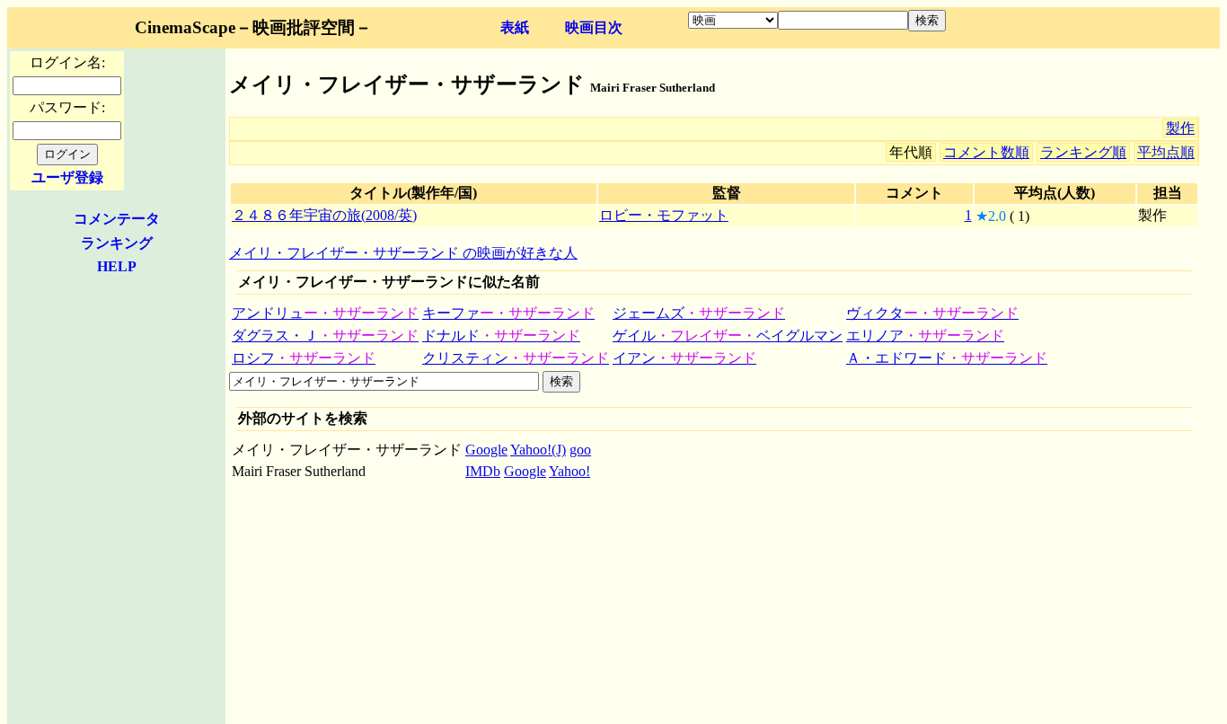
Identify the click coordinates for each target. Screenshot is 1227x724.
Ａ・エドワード (946, 358)
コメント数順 (986, 152)
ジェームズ (699, 313)
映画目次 (593, 27)
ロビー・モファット (663, 215)
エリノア (925, 335)
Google (486, 449)
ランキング (117, 243)
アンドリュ (325, 313)
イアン (684, 358)
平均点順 (1166, 152)
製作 (1180, 128)
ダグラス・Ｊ (325, 335)
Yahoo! (569, 471)
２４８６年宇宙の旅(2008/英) (324, 215)
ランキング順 (1083, 152)
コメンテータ (117, 218)
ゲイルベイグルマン (728, 335)
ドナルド (501, 335)
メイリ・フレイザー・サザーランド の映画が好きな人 (403, 252)
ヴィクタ (932, 313)
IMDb (482, 471)
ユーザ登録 (67, 177)
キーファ (508, 313)
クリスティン (515, 358)
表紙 (514, 27)
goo (580, 449)
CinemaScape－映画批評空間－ (253, 27)
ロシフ (303, 358)
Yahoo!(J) (538, 449)
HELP (117, 266)
